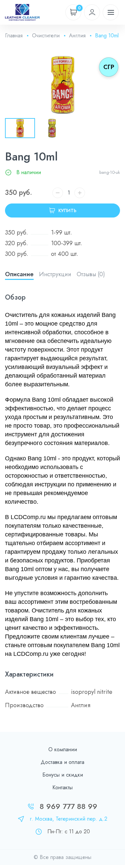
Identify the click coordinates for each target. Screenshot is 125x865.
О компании (62, 749)
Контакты (62, 787)
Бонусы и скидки (62, 775)
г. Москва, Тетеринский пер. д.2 (68, 819)
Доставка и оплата (62, 762)
